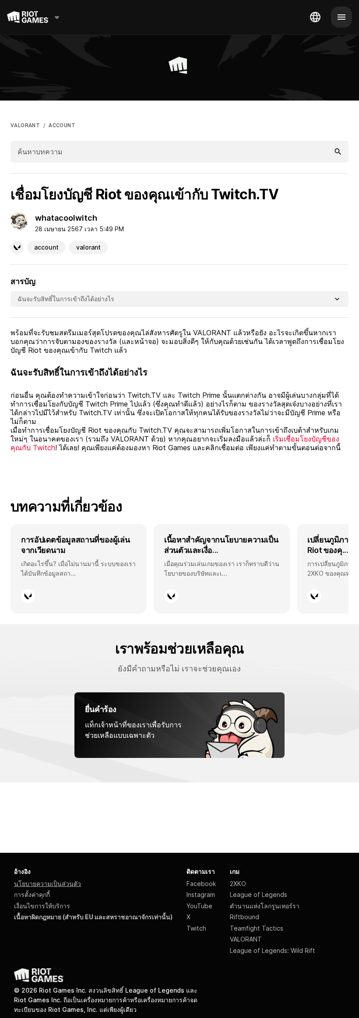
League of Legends (258, 894)
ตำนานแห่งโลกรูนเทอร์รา (264, 906)
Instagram (201, 894)
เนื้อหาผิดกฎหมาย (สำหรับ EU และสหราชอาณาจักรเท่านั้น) (93, 917)
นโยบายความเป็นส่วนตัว (47, 883)
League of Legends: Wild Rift (272, 950)
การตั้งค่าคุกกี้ (32, 894)
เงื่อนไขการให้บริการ (42, 906)
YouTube (199, 906)
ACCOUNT (62, 125)
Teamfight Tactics (256, 928)
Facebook (201, 883)
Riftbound (244, 917)
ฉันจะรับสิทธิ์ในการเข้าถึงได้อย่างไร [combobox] (66, 298)
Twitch (196, 928)
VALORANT (25, 125)
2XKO (238, 883)
